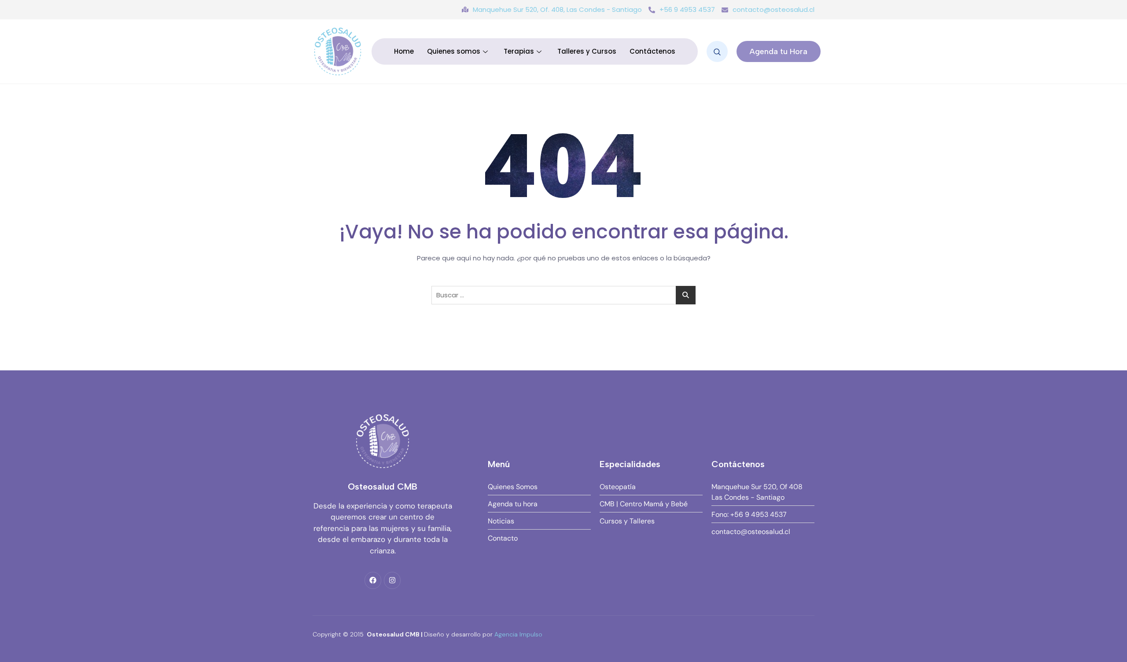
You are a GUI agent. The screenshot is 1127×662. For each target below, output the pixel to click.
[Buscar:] (563, 295)
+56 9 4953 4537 (687, 9)
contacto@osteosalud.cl (773, 9)
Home (404, 51)
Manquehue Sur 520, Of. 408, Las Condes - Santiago (557, 9)
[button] (717, 51)
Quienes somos (453, 51)
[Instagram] (392, 580)
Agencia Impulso (518, 634)
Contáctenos (652, 51)
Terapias (519, 51)
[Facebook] (373, 580)
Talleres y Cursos (586, 51)
